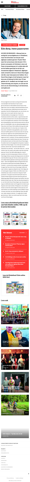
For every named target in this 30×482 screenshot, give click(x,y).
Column (22, 44)
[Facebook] (28, 473)
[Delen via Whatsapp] (21, 95)
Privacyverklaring (5, 469)
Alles (2, 9)
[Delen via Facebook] (17, 95)
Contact (3, 458)
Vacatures (7, 6)
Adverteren (4, 460)
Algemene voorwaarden (7, 467)
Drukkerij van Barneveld (7, 445)
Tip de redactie (4, 464)
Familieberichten (22, 6)
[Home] (14, 2)
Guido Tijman (4, 90)
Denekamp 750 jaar (10, 9)
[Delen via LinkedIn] (14, 95)
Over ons (3, 462)
